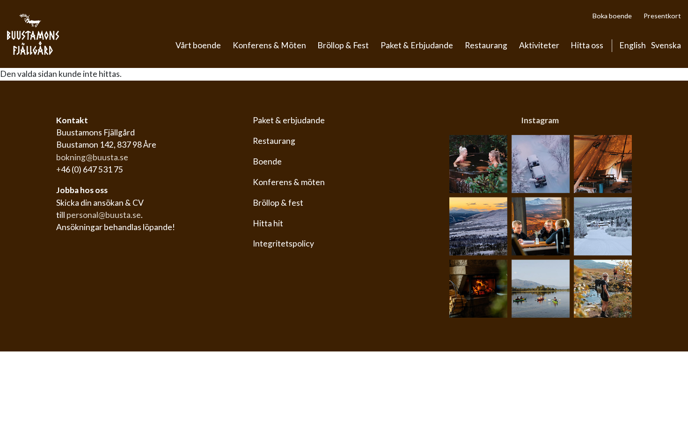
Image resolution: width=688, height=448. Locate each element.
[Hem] (33, 34)
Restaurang (486, 45)
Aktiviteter (539, 45)
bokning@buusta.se (92, 157)
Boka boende (612, 16)
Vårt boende (198, 45)
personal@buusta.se (103, 215)
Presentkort (662, 16)
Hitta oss (587, 45)
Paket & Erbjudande (417, 45)
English (632, 45)
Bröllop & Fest (343, 45)
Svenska (666, 45)
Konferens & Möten (269, 45)
